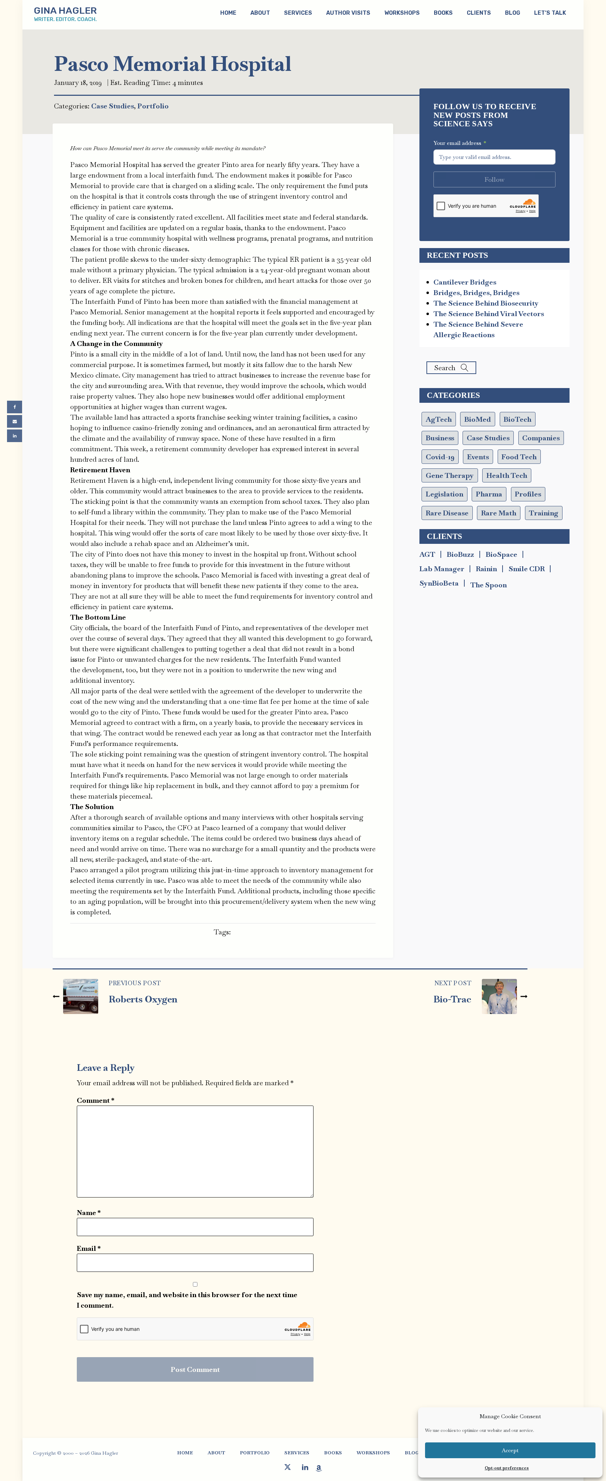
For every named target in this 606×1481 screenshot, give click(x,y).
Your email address (457, 143)
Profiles (528, 494)
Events (478, 456)
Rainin (486, 568)
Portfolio (153, 106)
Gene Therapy (450, 475)
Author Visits (348, 12)
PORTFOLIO (255, 1453)
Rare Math (498, 513)
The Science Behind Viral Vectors (488, 313)
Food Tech (519, 456)
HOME (185, 1453)
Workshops (402, 12)
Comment (95, 1100)
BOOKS (443, 12)
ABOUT (260, 12)
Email (89, 1248)
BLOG (512, 12)
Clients (479, 12)
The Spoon (488, 584)
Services (298, 12)
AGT (427, 554)
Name (89, 1212)
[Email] (14, 421)
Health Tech (506, 475)
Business (440, 437)
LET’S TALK (550, 12)
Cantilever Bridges (464, 282)
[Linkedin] (14, 435)
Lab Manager (441, 568)
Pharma (489, 494)
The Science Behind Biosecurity (486, 303)
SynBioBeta (439, 583)
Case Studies (112, 106)
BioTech (517, 419)
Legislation (444, 494)
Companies (541, 437)
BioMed (477, 419)
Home (228, 12)
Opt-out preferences (507, 1468)
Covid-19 (440, 456)
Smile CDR (527, 568)
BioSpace (501, 554)
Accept (510, 1450)
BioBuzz (460, 554)
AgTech (439, 419)
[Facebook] (14, 407)
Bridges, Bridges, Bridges (476, 292)
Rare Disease (447, 513)
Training (543, 513)
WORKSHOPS (373, 1453)
